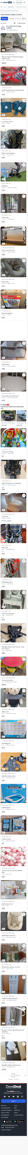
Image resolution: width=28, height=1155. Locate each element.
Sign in (13, 1101)
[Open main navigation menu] (24, 2)
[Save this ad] (24, 35)
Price (18, 18)
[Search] (2, 10)
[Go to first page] (2, 1075)
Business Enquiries (6, 1110)
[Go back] (2, 7)
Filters (5, 18)
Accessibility (4, 1117)
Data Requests (5, 1115)
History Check (5, 1112)
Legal (2, 1127)
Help (15, 1108)
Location (12, 18)
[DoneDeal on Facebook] (5, 1096)
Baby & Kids (11, 6)
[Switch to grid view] (14, 23)
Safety (16, 1112)
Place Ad (19, 2)
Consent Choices (18, 1115)
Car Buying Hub (5, 1108)
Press (15, 1105)
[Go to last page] (25, 1075)
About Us (3, 1105)
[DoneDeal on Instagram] (22, 1096)
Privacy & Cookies (9, 1127)
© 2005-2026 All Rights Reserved (9, 1125)
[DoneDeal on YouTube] (13, 1096)
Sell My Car (17, 1110)
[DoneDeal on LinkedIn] (18, 1096)
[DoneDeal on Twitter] (9, 1096)
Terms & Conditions (6, 1129)
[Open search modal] (14, 2)
